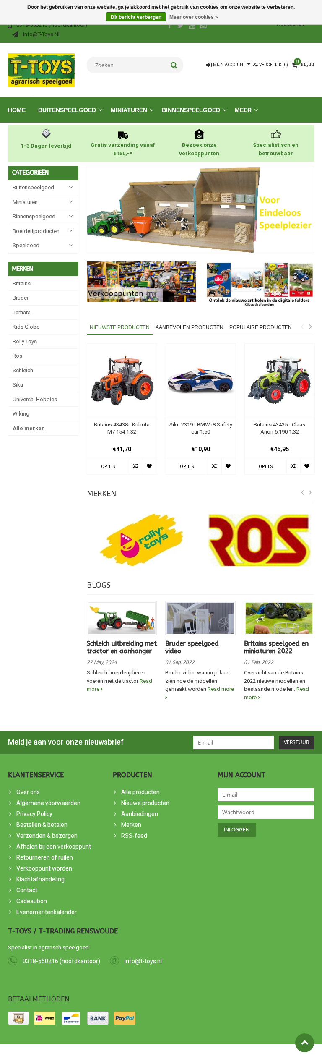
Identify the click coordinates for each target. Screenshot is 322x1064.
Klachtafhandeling (40, 879)
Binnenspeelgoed (191, 110)
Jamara (22, 312)
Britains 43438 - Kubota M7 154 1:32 (122, 428)
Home (17, 110)
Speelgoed (26, 245)
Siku (18, 385)
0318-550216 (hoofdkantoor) (61, 961)
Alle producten (140, 792)
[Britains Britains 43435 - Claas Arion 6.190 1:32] (279, 380)
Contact (26, 890)
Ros (17, 356)
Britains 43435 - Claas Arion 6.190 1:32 (279, 428)
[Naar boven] (304, 1042)
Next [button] (310, 326)
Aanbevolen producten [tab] (189, 327)
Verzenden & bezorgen (47, 835)
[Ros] (259, 540)
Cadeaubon (31, 901)
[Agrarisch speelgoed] (41, 69)
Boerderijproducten (36, 231)
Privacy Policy (34, 813)
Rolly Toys (25, 341)
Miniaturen (129, 110)
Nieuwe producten (145, 803)
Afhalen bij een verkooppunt (53, 846)
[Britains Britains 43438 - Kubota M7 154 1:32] (122, 380)
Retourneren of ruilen (44, 857)
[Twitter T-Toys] (180, 26)
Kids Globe (26, 327)
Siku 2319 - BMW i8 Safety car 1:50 (200, 428)
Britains (22, 283)
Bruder (21, 298)
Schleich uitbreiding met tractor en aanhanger (122, 647)
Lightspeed (158, 1054)
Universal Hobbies (35, 399)
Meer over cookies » (193, 17)
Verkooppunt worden (44, 868)
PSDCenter (101, 1054)
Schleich (23, 370)
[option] (122, 413)
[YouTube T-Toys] (192, 26)
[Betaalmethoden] (18, 1018)
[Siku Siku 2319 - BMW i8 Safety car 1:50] (201, 380)
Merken (131, 824)
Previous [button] (302, 326)
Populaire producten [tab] (260, 327)
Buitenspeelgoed (67, 110)
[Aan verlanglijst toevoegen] (149, 466)
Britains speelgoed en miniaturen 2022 (276, 647)
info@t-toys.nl (143, 961)
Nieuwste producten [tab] (120, 327)
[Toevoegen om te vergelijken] (136, 466)
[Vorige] (302, 493)
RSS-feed (134, 835)
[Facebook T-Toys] (169, 26)
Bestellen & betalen (42, 824)
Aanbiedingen (139, 813)
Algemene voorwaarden (48, 803)
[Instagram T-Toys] (203, 26)
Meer (243, 110)
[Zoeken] (174, 65)
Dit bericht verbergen (136, 17)
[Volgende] (310, 493)
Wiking (21, 413)
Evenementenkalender (46, 912)
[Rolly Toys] (142, 540)
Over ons (28, 792)
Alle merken (29, 428)
